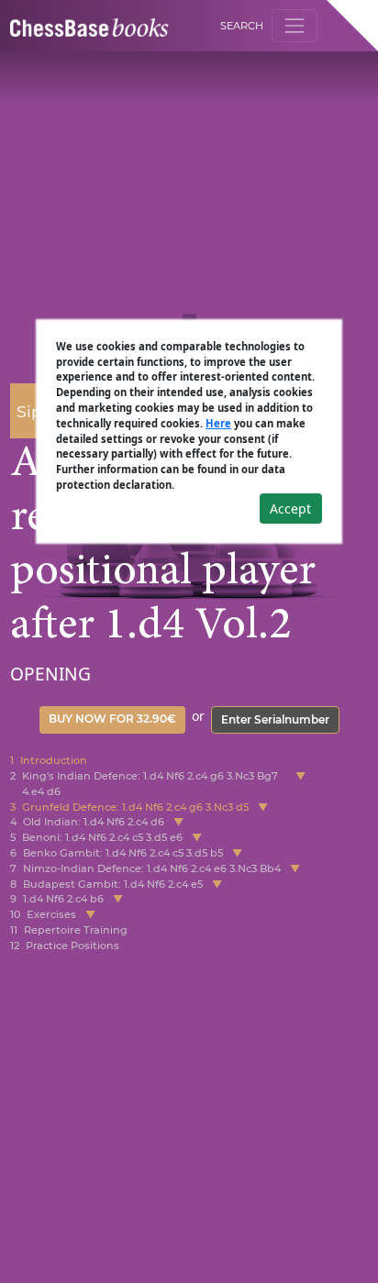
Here (218, 423)
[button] (300, 784)
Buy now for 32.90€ (112, 718)
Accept (290, 508)
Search (241, 25)
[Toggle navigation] (294, 25)
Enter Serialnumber (275, 719)
